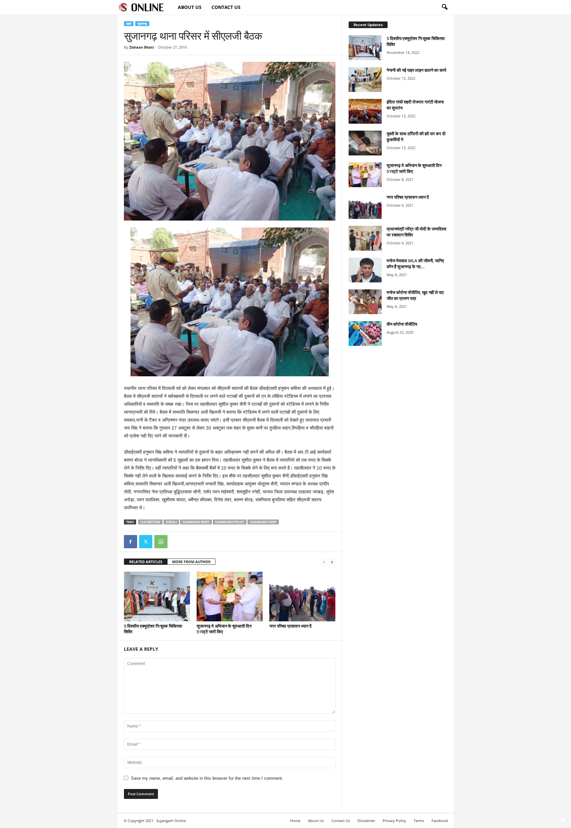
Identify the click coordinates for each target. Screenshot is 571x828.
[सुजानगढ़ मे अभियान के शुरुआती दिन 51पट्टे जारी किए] (230, 596)
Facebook (440, 820)
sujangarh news (195, 522)
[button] (444, 7)
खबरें (128, 23)
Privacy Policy (394, 820)
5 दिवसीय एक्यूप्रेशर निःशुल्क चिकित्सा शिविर (153, 629)
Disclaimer (366, 820)
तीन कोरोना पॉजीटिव (402, 324)
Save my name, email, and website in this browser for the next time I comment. (207, 778)
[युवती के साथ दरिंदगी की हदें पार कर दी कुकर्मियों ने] (365, 143)
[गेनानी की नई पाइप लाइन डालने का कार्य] (365, 79)
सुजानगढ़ (142, 23)
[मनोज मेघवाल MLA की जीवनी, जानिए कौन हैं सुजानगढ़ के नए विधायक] (365, 270)
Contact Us (226, 7)
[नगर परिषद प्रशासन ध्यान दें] (302, 596)
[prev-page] (324, 562)
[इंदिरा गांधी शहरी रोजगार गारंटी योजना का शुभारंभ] (365, 111)
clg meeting (150, 522)
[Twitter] (145, 541)
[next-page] (332, 562)
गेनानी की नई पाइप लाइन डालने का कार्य (416, 70)
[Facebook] (130, 541)
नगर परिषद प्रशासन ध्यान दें (290, 626)
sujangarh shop (263, 522)
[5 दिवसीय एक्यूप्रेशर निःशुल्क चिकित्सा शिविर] (157, 596)
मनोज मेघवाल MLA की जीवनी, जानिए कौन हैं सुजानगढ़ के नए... (415, 263)
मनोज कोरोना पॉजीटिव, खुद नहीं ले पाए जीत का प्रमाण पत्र (415, 295)
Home (295, 820)
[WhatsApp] (161, 541)
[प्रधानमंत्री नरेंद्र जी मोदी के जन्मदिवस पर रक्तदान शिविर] (365, 238)
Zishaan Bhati (141, 47)
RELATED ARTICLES (145, 561)
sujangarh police (229, 522)
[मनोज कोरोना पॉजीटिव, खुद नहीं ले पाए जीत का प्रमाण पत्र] (365, 301)
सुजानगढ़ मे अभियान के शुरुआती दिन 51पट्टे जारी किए (224, 629)
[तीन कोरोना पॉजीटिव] (365, 333)
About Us (190, 7)
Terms (419, 820)
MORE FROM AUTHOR (191, 561)
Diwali (171, 522)
